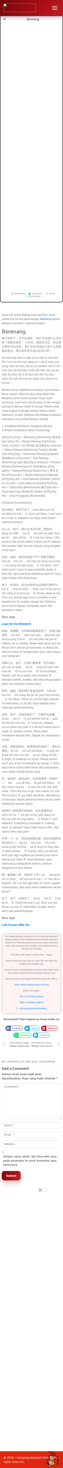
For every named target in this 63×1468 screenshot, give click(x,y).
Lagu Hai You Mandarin (16, 624)
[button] (14, 1028)
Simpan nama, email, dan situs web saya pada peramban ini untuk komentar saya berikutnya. (30, 1160)
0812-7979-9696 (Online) (31, 996)
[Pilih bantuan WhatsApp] (53, 1458)
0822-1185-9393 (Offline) (31, 1002)
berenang (45, 319)
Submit (11, 1175)
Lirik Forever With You (16, 925)
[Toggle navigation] (54, 8)
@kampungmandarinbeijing (33, 1008)
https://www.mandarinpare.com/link (31, 985)
